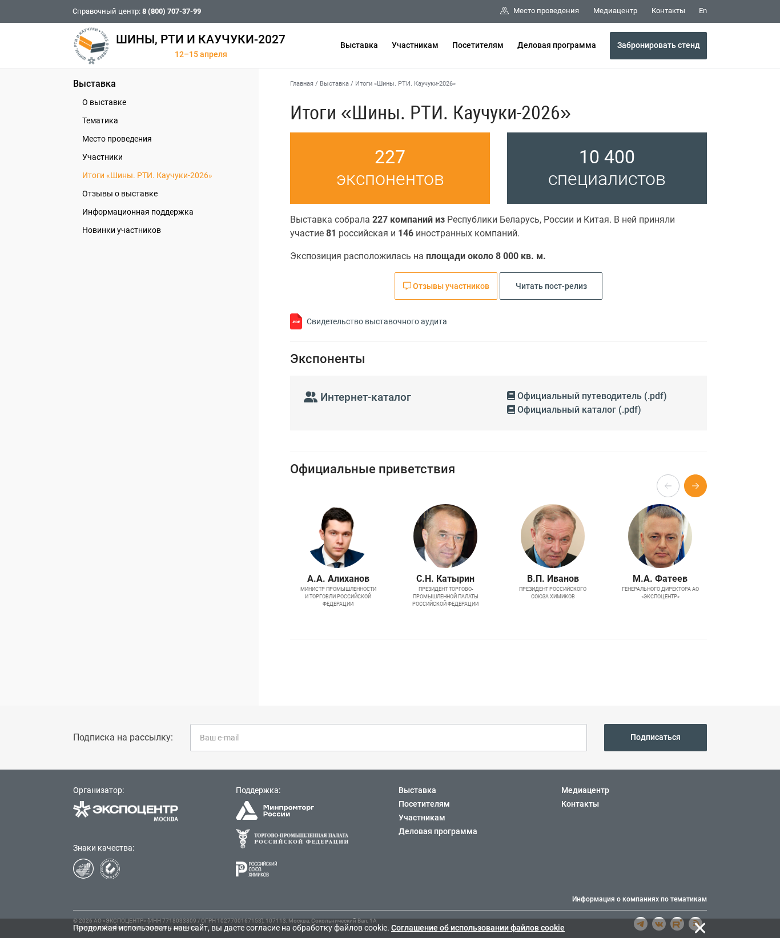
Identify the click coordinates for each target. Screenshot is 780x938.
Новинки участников (121, 230)
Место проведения (117, 138)
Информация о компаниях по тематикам (639, 899)
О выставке (104, 102)
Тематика (100, 120)
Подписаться (655, 737)
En (703, 10)
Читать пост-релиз (551, 286)
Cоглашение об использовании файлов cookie (478, 927)
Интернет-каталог (364, 397)
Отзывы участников (450, 286)
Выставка (359, 45)
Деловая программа (556, 45)
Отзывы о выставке (120, 193)
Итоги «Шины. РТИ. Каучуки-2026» (147, 175)
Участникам (415, 45)
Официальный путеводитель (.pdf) (591, 396)
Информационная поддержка (138, 211)
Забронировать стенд (658, 45)
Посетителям (478, 45)
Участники (102, 157)
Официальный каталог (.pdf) (578, 409)
